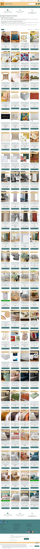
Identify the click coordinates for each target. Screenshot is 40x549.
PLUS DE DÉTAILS (5, 149)
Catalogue (2, 526)
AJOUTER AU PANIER (5, 49)
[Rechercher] (34, 4)
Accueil (1, 525)
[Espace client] (36, 4)
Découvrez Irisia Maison (3, 528)
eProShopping (15, 542)
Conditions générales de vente (4, 529)
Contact (2, 527)
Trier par (29, 29)
